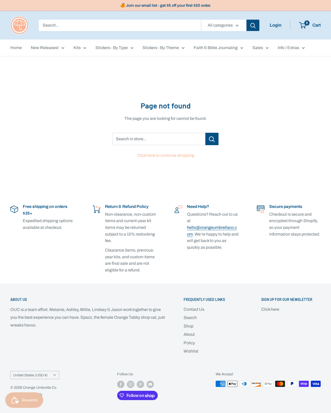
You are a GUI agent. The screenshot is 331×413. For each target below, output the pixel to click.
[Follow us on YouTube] (150, 384)
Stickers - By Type (111, 47)
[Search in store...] (212, 139)
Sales (257, 47)
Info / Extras (288, 47)
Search (190, 317)
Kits (77, 47)
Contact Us (194, 309)
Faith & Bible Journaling (216, 47)
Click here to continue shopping (165, 155)
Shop (188, 326)
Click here (270, 309)
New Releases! (45, 47)
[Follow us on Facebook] (120, 384)
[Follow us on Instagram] (130, 384)
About (189, 334)
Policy (189, 343)
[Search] (252, 25)
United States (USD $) (30, 375)
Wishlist (191, 351)
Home (16, 47)
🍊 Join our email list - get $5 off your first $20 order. (165, 5)
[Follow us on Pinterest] (140, 384)
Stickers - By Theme (160, 47)
